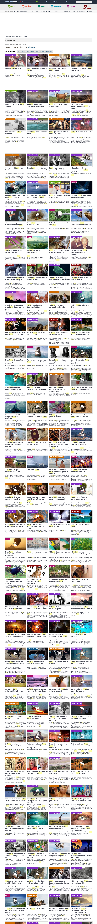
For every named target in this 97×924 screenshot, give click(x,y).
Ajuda (49, 2)
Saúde (13, 6)
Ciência (57, 11)
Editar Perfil (67, 11)
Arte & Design (34, 11)
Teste (37, 51)
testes (23, 51)
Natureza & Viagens (21, 11)
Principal (7, 36)
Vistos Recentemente (79, 11)
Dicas (42, 6)
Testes (72, 6)
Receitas (27, 6)
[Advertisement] (48, 24)
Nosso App (40, 2)
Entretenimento (85, 8)
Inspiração (57, 6)
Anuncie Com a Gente (69, 2)
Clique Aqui (31, 47)
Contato (56, 2)
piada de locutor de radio (46, 51)
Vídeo (23, 2)
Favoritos (89, 11)
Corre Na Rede (46, 11)
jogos (19, 51)
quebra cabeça (30, 51)
